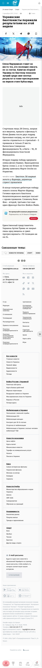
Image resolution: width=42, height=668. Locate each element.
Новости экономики (15, 438)
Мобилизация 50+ (12, 416)
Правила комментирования (29, 313)
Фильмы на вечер (12, 473)
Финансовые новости (14, 447)
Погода (9, 374)
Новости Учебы (13, 486)
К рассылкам (14, 575)
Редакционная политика (8, 310)
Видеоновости (11, 368)
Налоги (9, 453)
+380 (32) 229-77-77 (15, 627)
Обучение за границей (14, 504)
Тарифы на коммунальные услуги (18, 450)
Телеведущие (7, 318)
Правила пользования (10, 325)
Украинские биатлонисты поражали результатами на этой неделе (30, 9)
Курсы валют (11, 444)
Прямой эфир (11, 365)
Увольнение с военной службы (17, 413)
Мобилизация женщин (14, 419)
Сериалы (9, 479)
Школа (8, 495)
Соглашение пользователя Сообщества (27, 307)
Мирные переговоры (14, 391)
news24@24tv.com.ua (10, 269)
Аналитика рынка (12, 514)
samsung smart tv (24, 596)
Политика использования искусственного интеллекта (8, 336)
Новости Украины (12, 362)
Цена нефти (10, 441)
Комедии (9, 476)
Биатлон (9, 540)
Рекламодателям (8, 322)
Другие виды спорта (13, 543)
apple (24, 590)
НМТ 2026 (9, 498)
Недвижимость (12, 511)
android (9, 590)
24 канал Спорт (8, 9)
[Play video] (21, 48)
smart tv (9, 596)
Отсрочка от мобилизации (16, 425)
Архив (25, 335)
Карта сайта (27, 338)
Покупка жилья (12, 517)
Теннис (9, 537)
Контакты (26, 322)
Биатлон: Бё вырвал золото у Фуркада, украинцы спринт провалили (19, 179)
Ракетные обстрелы (13, 384)
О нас (4, 302)
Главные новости (12, 359)
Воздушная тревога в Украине (17, 394)
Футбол (9, 534)
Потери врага (11, 403)
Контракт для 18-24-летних (16, 422)
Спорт (17, 9)
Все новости (11, 356)
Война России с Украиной (17, 382)
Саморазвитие (11, 501)
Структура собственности (28, 330)
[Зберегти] (36, 33)
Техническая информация (27, 318)
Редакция (6, 305)
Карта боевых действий (15, 387)
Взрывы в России (12, 400)
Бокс (8, 531)
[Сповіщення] (39, 3)
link (24, 277)
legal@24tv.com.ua (29, 629)
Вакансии (26, 326)
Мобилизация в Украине (17, 410)
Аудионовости (11, 371)
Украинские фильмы (14, 470)
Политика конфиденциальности (10, 329)
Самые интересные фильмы (16, 467)
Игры (24, 342)
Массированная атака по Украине (18, 397)
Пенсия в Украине (13, 456)
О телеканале (7, 314)
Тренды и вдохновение (14, 520)
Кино (8, 464)
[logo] (14, 3)
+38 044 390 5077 (29, 269)
